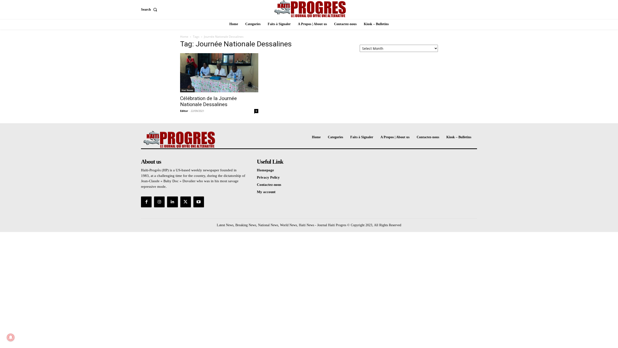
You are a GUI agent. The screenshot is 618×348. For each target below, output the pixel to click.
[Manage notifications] (10, 337)
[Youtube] (198, 201)
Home (184, 37)
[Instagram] (159, 201)
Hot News (187, 90)
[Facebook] (146, 201)
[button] (150, 10)
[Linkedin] (172, 201)
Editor (184, 111)
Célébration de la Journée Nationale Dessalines (208, 101)
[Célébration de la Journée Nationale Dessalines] (219, 72)
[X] (185, 201)
